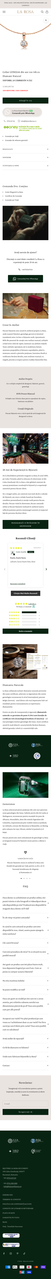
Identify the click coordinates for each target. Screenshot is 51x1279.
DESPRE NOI (8, 1195)
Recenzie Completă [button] (17, 584)
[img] (16, 548)
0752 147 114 (11, 121)
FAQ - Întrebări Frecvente (13, 1226)
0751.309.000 (12, 1183)
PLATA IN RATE (9, 1213)
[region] (25, 862)
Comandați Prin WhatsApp (27, 279)
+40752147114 (27, 269)
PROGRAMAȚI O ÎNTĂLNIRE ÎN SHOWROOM (25, 524)
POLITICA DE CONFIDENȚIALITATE (17, 1204)
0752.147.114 (11, 1178)
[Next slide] (46, 569)
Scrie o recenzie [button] (25, 631)
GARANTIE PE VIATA (11, 1217)
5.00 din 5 (32, 604)
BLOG (5, 1222)
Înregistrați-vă (25, 1112)
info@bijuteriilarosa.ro (28, 121)
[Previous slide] (5, 569)
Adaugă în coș (25, 100)
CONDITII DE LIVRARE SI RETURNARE (18, 1208)
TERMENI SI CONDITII (12, 1199)
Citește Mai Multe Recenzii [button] (25, 593)
